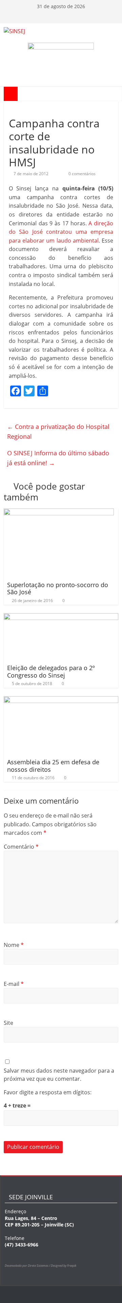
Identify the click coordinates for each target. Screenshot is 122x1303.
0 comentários (81, 174)
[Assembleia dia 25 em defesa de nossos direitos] (61, 700)
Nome (14, 945)
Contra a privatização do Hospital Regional (58, 431)
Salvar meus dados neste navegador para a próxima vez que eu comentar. (59, 1074)
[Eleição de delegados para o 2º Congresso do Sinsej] (61, 617)
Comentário (21, 846)
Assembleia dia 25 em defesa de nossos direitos (53, 765)
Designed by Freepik (63, 1265)
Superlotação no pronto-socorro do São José (57, 588)
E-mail (14, 984)
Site (8, 1023)
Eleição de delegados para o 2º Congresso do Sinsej (51, 671)
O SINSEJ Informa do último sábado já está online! (58, 458)
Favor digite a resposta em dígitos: (48, 1092)
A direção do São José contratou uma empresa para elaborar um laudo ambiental (61, 232)
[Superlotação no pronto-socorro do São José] (59, 512)
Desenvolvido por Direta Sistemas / (28, 1265)
